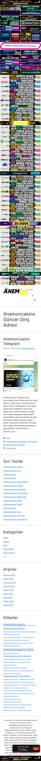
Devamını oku (9, 431)
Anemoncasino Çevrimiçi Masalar (12, 702)
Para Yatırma (9, 553)
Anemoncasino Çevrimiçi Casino (12, 699)
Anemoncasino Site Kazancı (26, 682)
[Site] (20, 77)
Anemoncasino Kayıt (12, 512)
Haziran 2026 (9, 575)
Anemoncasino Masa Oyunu (10, 670)
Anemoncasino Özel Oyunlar (11, 704)
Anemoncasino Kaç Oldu (14, 516)
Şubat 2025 (8, 601)
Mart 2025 (7, 597)
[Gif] (20, 123)
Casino (6, 541)
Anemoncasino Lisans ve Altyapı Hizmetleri (15, 667)
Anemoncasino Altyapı (13, 486)
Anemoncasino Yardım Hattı (24, 690)
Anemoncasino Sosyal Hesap (11, 685)
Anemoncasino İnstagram (14, 489)
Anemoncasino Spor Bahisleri (28, 685)
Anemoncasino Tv (8, 688)
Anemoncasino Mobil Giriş (14, 497)
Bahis (5, 538)
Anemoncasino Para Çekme (16, 676)
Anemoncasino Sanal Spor (10, 682)
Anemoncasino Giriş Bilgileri (11, 653)
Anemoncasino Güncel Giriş (24, 659)
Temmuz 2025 (9, 582)
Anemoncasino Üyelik (12, 504)
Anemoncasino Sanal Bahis (26, 679)
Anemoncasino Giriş (12, 471)
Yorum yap (11, 448)
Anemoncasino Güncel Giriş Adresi (21, 441)
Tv (4, 556)
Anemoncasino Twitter (9, 690)
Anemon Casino (31, 625)
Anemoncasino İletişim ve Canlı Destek (14, 707)
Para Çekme (8, 549)
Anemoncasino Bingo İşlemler (11, 634)
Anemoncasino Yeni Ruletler (10, 696)
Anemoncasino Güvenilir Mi (15, 519)
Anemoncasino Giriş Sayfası (15, 482)
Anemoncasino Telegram (16, 341)
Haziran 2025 (9, 586)
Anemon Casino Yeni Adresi (26, 693)
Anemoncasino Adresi (13, 467)
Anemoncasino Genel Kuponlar (11, 645)
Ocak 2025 (8, 605)
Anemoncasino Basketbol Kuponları (26, 631)
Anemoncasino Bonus (12, 501)
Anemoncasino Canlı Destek (15, 493)
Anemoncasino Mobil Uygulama (12, 673)
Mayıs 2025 (8, 590)
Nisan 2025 (8, 594)
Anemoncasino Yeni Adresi (10, 693)
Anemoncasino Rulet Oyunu (10, 679)
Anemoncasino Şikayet (24, 710)
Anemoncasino (9, 474)
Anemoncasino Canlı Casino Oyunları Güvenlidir (16, 640)
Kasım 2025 (8, 579)
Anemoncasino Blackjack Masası (12, 637)
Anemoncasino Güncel (9, 659)
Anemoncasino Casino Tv (27, 643)
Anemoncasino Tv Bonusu (21, 688)
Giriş (8, 438)
